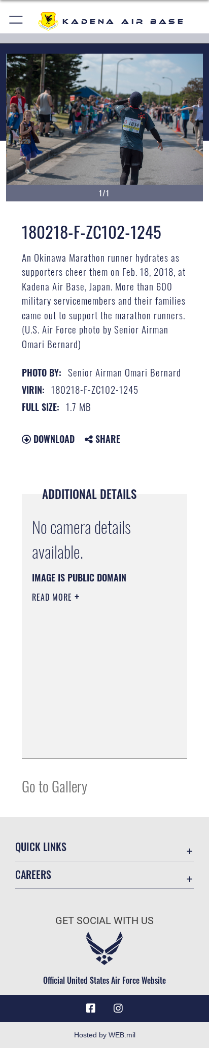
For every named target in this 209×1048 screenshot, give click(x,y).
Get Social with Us (104, 921)
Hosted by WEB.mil (104, 1035)
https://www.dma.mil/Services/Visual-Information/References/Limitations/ (93, 739)
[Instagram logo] (118, 1008)
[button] (16, 21)
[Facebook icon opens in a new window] (90, 1008)
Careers (33, 874)
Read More (53, 597)
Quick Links (40, 847)
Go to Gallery (54, 786)
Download (53, 438)
